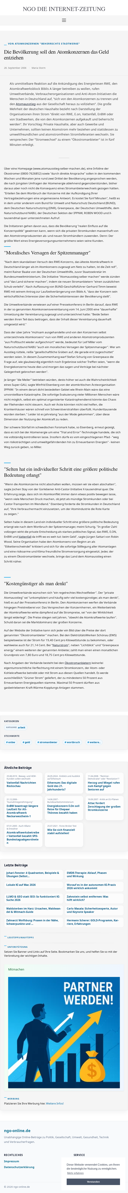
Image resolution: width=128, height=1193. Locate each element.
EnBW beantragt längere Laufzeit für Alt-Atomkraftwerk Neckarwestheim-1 (22, 811)
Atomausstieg (26, 104)
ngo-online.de (17, 1130)
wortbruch (73, 742)
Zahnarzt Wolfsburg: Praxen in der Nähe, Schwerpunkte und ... (32, 922)
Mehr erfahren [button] (75, 1173)
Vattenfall (24, 537)
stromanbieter (48, 742)
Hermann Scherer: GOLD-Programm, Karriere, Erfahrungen (93, 922)
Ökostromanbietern (78, 663)
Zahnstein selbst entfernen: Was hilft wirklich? (87, 898)
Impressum (11, 1161)
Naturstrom (60, 645)
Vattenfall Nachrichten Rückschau (21, 784)
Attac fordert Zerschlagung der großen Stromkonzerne (104, 807)
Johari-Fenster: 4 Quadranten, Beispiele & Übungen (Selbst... (32, 874)
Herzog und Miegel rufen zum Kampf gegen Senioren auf (104, 786)
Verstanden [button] (93, 1181)
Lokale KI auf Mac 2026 (21, 885)
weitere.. (95, 742)
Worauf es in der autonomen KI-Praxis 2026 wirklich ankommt (91, 886)
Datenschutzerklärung (19, 1167)
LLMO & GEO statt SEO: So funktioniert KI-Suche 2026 (33, 898)
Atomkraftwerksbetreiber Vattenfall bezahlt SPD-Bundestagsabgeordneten (23, 838)
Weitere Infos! (55, 1103)
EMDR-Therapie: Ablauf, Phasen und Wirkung (87, 874)
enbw (11, 742)
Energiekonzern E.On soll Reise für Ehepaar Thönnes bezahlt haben (63, 809)
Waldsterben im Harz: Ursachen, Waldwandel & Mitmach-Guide (33, 910)
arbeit (21, 727)
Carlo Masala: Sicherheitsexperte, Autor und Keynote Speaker (92, 910)
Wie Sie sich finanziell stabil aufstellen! (61, 831)
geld (27, 742)
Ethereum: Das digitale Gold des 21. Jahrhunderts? (62, 786)
